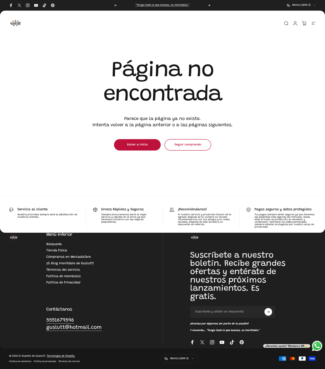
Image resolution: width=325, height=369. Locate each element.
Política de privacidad (45, 361)
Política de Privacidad (63, 282)
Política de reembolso (63, 276)
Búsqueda (54, 244)
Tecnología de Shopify (61, 356)
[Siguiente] (209, 5)
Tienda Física (56, 250)
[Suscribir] (268, 312)
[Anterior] (116, 5)
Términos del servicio (63, 270)
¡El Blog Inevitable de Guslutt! (70, 263)
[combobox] (301, 5)
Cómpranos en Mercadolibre (68, 257)
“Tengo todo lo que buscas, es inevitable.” (162, 5)
